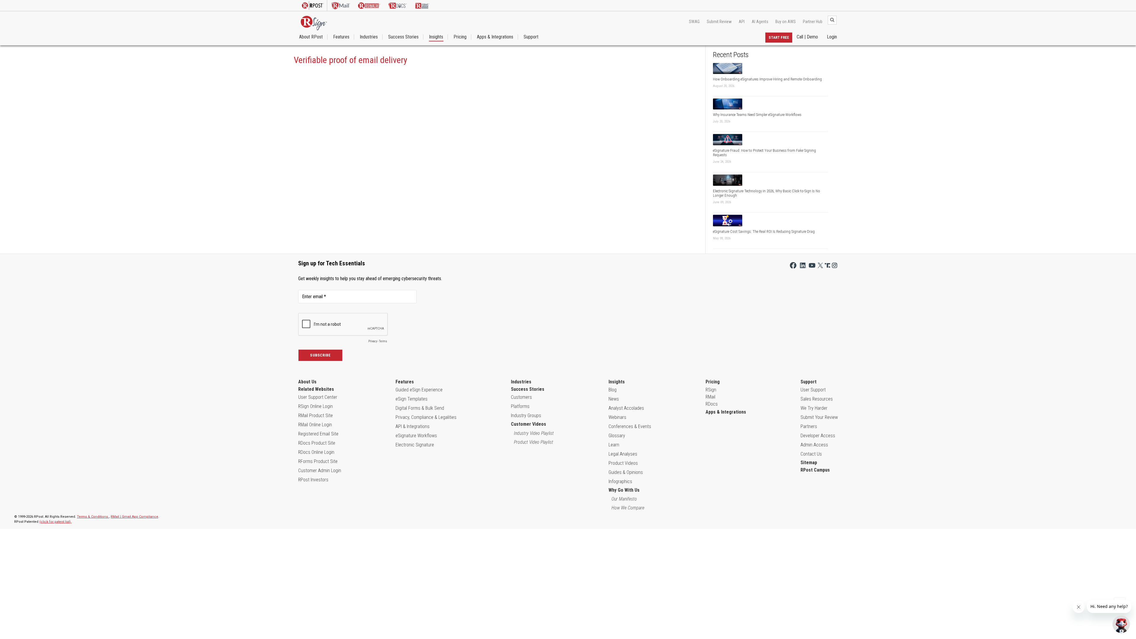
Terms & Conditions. (93, 517)
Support (531, 37)
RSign (711, 390)
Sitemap (809, 462)
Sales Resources (817, 399)
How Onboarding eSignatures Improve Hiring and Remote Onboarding (767, 79)
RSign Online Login (315, 406)
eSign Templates (411, 399)
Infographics (620, 481)
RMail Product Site (315, 415)
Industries (369, 37)
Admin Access (814, 445)
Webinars (617, 417)
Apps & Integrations (495, 37)
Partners (809, 426)
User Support (813, 390)
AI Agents (760, 21)
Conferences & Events (630, 426)
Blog (613, 390)
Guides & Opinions (626, 472)
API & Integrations (413, 426)
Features (341, 37)
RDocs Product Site (316, 443)
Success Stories (403, 37)
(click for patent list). (55, 522)
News (614, 399)
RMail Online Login (315, 424)
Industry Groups (526, 415)
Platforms (520, 406)
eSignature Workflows (416, 435)
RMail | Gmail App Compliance (134, 517)
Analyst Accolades (626, 408)
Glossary (617, 435)
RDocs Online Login (316, 452)
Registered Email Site (318, 434)
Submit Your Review (819, 417)
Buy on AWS (785, 21)
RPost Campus (815, 470)
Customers (521, 397)
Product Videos (623, 463)
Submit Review (719, 21)
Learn (614, 445)
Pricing (460, 37)
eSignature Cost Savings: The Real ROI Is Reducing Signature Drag (764, 231)
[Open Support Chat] (1121, 624)
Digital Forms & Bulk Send (420, 408)
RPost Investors (313, 480)
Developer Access (818, 435)
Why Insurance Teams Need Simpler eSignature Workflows (757, 114)
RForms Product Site (318, 461)
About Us (307, 382)
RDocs (712, 404)
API (742, 21)
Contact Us (811, 454)
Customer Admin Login (319, 470)
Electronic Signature (415, 445)
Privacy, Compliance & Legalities (426, 417)
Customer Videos (528, 424)
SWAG (694, 21)
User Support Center (317, 397)
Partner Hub (812, 21)
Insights (436, 37)
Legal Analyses (623, 454)
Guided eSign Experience (419, 390)
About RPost (311, 37)
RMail (710, 397)
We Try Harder (814, 408)
